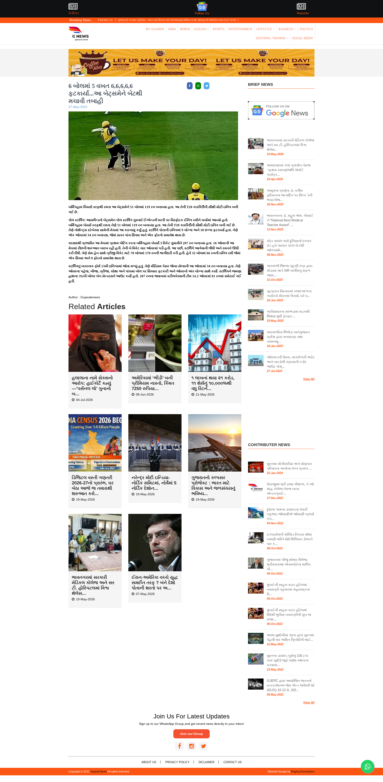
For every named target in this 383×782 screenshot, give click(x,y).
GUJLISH (200, 29)
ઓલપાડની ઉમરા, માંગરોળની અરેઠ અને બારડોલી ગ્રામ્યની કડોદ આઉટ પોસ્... (291, 361)
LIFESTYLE (264, 29)
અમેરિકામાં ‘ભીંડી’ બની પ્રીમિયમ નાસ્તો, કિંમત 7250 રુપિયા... (153, 383)
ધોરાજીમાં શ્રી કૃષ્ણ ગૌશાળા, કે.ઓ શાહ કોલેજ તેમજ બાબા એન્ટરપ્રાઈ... (290, 488)
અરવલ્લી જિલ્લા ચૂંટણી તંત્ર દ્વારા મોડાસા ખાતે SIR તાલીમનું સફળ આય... (290, 270)
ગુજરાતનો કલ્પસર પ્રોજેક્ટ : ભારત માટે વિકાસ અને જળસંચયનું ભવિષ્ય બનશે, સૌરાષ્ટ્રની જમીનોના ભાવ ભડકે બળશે (150, 20)
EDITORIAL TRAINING (271, 38)
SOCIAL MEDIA (302, 38)
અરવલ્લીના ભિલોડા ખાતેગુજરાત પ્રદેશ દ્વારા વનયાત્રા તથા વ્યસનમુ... (288, 336)
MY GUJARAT (155, 29)
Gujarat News (98, 771)
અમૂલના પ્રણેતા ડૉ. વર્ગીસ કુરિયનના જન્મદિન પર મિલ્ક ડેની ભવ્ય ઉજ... (289, 195)
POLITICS (306, 29)
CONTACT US (232, 762)
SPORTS (219, 29)
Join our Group (191, 733)
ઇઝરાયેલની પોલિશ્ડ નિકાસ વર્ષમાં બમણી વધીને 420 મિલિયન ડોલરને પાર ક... (290, 539)
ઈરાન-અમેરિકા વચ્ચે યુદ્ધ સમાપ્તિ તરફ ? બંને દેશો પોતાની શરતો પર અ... (155, 582)
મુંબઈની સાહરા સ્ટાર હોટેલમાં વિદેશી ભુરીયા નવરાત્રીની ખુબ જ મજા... (289, 614)
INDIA (172, 29)
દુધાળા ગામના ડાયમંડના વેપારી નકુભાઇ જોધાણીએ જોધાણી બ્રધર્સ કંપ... (290, 514)
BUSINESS (286, 29)
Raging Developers (303, 771)
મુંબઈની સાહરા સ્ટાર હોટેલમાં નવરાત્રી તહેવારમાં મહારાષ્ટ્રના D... (288, 589)
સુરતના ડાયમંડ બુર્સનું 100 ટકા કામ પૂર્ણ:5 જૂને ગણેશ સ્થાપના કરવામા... (288, 660)
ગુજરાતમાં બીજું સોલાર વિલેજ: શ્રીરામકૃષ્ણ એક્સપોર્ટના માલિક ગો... (289, 564)
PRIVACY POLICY (177, 762)
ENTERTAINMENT (240, 29)
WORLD (185, 29)
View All (309, 379)
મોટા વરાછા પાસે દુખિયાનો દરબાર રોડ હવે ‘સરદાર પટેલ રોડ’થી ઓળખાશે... (289, 245)
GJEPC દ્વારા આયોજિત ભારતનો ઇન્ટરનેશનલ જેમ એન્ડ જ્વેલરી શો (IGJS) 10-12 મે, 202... (291, 685)
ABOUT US (148, 762)
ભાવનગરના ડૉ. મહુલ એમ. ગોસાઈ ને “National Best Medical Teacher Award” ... (290, 220)
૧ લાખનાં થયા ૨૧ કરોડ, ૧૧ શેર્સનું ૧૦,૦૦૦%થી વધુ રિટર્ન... (213, 383)
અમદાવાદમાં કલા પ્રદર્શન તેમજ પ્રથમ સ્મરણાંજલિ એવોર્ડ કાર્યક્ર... (289, 169)
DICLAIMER (206, 762)
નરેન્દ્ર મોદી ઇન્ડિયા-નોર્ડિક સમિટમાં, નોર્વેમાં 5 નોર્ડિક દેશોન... (154, 483)
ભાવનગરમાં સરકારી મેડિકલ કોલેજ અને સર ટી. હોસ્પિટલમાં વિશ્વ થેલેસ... (290, 144)
